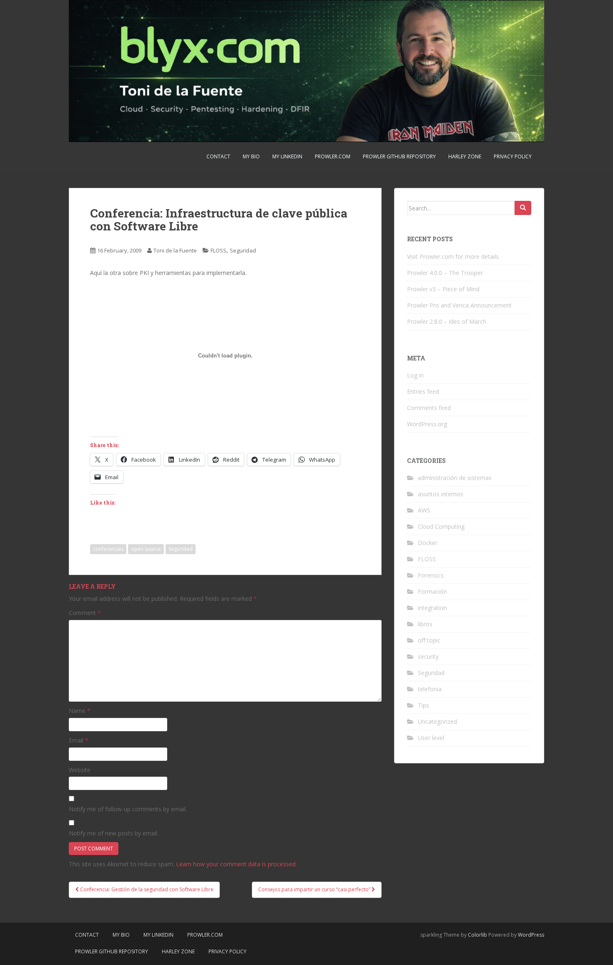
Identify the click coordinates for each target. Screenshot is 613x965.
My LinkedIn (287, 156)
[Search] (523, 208)
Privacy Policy (513, 156)
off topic (429, 640)
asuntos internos (440, 494)
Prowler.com (332, 156)
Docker (427, 543)
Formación (432, 591)
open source (146, 548)
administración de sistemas (455, 478)
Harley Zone (464, 156)
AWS (424, 510)
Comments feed (429, 408)
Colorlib (477, 934)
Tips (423, 705)
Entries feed (423, 391)
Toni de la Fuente (175, 250)
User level (431, 738)
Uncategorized (437, 721)
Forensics (431, 575)
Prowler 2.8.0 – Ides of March (446, 321)
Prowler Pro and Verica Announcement (459, 305)
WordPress (531, 934)
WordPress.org (427, 424)
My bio (251, 156)
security (428, 656)
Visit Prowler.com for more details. (453, 256)
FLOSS (218, 250)
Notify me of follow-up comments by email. (128, 809)
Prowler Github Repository (399, 156)
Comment (85, 613)
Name (79, 711)
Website (79, 770)
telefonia (430, 689)
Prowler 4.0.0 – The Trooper (445, 273)
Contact (218, 156)
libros (425, 624)
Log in (415, 375)
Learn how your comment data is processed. (236, 864)
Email (78, 740)
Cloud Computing (441, 526)
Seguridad (243, 250)
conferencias (108, 548)
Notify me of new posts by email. (113, 833)
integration (432, 608)
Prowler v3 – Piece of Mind (443, 289)
